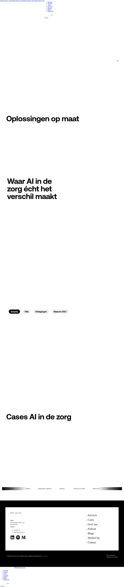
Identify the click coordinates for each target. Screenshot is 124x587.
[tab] (14, 312)
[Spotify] (18, 537)
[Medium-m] (23, 537)
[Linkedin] (12, 537)
